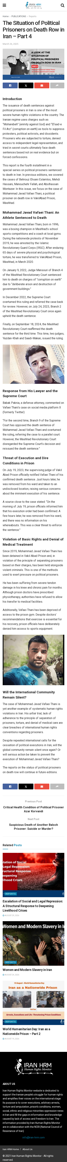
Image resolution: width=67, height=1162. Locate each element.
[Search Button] (62, 5)
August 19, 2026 (11, 1039)
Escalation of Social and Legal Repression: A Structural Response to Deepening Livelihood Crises (33, 905)
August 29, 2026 (11, 915)
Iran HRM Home (11, 1149)
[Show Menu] (4, 5)
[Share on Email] (41, 85)
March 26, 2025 (10, 44)
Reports (32, 16)
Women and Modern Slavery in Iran (27, 970)
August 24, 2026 (11, 975)
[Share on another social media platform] (57, 85)
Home (6, 16)
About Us (27, 1149)
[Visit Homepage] (33, 5)
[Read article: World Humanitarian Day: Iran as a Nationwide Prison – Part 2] (33, 1003)
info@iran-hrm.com (34, 1137)
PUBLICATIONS (18, 16)
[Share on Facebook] (10, 85)
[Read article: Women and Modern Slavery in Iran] (33, 943)
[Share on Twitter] (26, 85)
